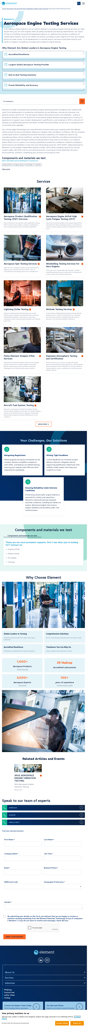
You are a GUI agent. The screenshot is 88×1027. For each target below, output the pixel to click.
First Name (8, 839)
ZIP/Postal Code (11, 882)
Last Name (48, 839)
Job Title (48, 854)
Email (6, 868)
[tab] (23, 535)
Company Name (10, 854)
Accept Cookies (62, 1023)
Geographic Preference (54, 882)
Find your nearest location (13, 831)
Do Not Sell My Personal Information (15, 1023)
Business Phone (50, 868)
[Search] (78, 3)
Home (4, 8)
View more (6, 169)
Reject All (77, 1023)
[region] (43, 1018)
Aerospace (10, 8)
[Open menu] (83, 3)
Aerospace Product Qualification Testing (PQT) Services (31, 8)
